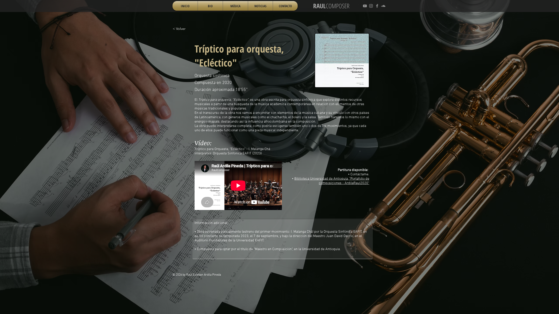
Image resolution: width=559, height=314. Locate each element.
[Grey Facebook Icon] (377, 5)
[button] (235, 6)
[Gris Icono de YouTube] (364, 5)
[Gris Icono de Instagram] (371, 5)
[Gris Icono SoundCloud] (383, 5)
